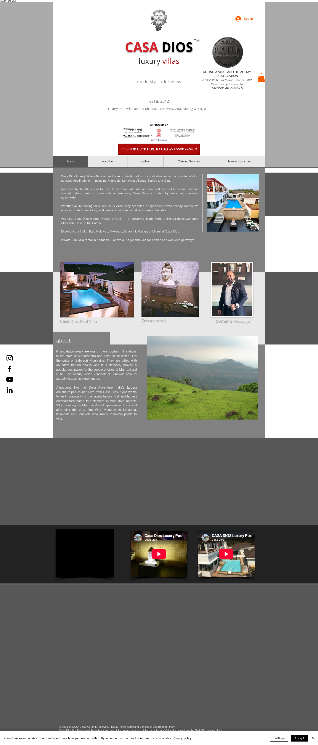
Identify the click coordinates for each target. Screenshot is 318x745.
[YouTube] (9, 379)
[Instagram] (9, 358)
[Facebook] (9, 369)
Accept (299, 738)
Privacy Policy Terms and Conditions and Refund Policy (142, 726)
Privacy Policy (182, 738)
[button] (261, 77)
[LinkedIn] (9, 390)
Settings (279, 738)
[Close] (312, 738)
